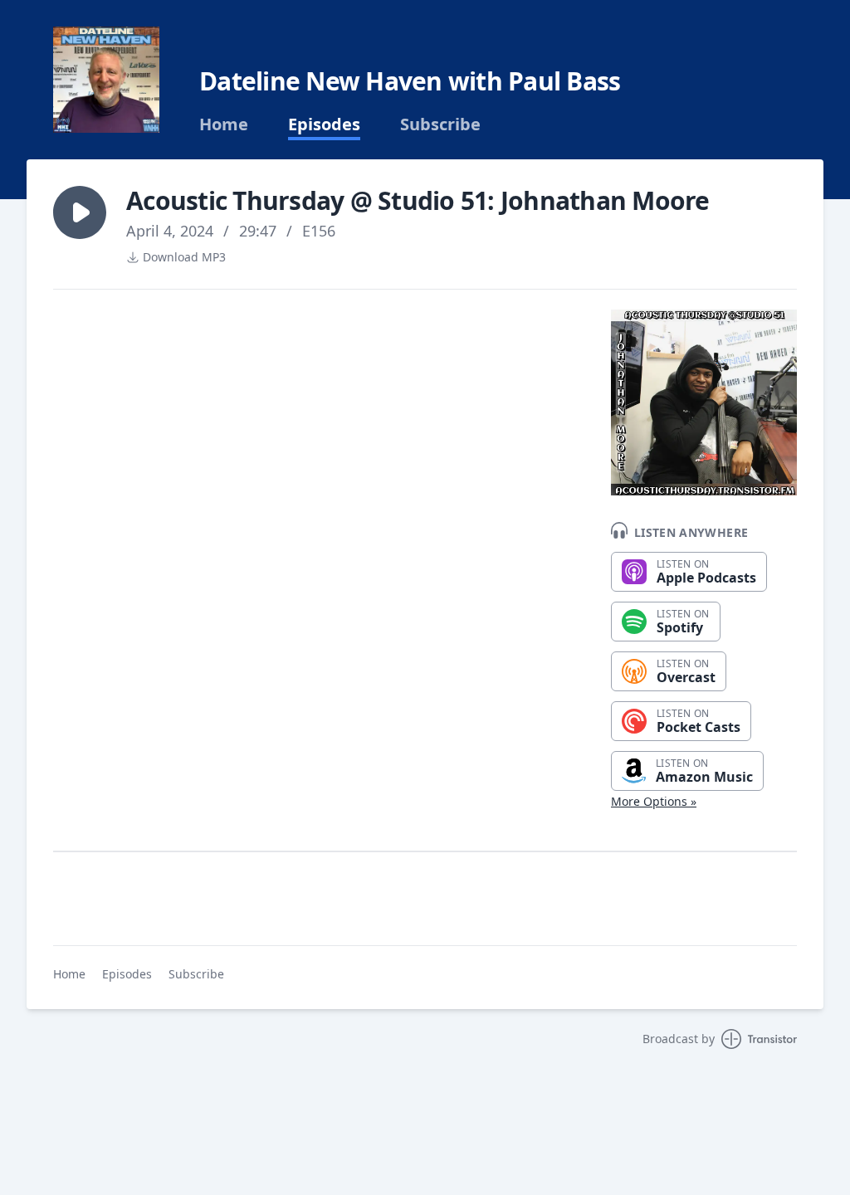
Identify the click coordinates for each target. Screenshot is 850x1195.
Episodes (324, 124)
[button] (79, 212)
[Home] (106, 80)
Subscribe (440, 124)
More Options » (653, 801)
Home (223, 124)
